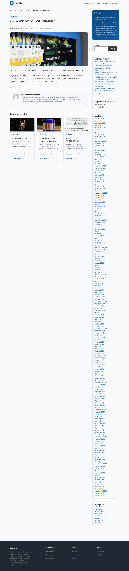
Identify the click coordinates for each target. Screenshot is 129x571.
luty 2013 (97, 482)
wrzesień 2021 (99, 249)
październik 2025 (100, 141)
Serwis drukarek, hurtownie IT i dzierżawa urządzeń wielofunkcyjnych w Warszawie (105, 75)
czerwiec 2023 (99, 202)
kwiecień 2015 (99, 423)
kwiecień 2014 (99, 450)
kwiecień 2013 (99, 477)
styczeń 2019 (99, 322)
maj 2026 (97, 125)
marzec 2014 (99, 453)
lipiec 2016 (98, 389)
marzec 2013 (99, 480)
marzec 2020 (99, 290)
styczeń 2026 (99, 134)
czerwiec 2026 (99, 123)
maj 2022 (97, 231)
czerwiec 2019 (99, 310)
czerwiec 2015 (99, 419)
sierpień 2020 (99, 279)
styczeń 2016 (99, 403)
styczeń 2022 (99, 240)
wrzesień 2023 (99, 195)
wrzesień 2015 (99, 412)
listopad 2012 (99, 489)
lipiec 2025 (98, 148)
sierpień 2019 (99, 306)
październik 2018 (100, 328)
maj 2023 (97, 204)
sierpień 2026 (99, 118)
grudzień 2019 (99, 297)
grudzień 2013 (99, 459)
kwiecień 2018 (99, 342)
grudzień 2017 (99, 351)
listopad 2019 (99, 299)
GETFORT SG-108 (19, 138)
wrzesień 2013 (99, 466)
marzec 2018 (99, 344)
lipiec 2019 (98, 308)
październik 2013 (100, 464)
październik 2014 (100, 437)
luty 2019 (97, 319)
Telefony (97, 523)
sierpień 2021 (99, 252)
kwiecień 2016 (99, 396)
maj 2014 (97, 448)
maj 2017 (97, 367)
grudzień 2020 (99, 270)
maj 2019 (97, 313)
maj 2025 (97, 152)
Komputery (98, 513)
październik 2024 (100, 166)
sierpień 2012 (99, 495)
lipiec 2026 (98, 121)
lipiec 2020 (98, 281)
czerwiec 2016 (99, 392)
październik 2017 (100, 355)
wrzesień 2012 (99, 493)
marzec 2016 (99, 398)
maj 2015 (97, 421)
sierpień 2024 (99, 170)
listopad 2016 (99, 380)
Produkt (14, 16)
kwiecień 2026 (99, 127)
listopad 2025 (99, 139)
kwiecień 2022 (99, 234)
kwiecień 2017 (99, 369)
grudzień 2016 (99, 378)
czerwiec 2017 (99, 364)
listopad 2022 (99, 218)
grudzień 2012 (99, 486)
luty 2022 (97, 238)
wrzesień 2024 (99, 168)
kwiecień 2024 (99, 179)
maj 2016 (97, 394)
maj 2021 (97, 258)
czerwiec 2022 (99, 229)
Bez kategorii (99, 507)
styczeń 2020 (99, 295)
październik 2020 (100, 274)
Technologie (98, 520)
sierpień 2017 (99, 360)
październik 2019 (100, 301)
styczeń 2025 (99, 161)
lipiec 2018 (98, 335)
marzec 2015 (99, 425)
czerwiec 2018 (99, 337)
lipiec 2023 (98, 200)
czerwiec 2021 (99, 256)
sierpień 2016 (99, 387)
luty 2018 (97, 346)
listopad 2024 (99, 164)
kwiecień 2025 (99, 155)
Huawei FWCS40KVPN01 (72, 139)
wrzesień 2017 (99, 358)
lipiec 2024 (98, 173)
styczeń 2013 (99, 484)
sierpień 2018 (99, 333)
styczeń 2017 (99, 376)
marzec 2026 (99, 130)
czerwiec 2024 (99, 175)
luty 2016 (97, 401)
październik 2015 (100, 410)
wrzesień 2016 (99, 385)
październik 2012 (100, 491)
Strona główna (89, 3)
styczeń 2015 (99, 430)
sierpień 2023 (99, 197)
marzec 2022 (99, 236)
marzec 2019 (99, 317)
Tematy (104, 3)
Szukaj (96, 45)
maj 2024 (97, 177)
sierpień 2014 (99, 441)
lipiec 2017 (98, 362)
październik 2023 (100, 193)
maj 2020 (97, 285)
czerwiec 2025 (99, 150)
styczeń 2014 (99, 457)
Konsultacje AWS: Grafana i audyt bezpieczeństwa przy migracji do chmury (104, 90)
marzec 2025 (99, 157)
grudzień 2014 (99, 432)
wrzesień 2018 (99, 331)
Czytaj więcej (16, 158)
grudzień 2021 (99, 243)
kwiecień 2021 (99, 261)
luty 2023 (97, 211)
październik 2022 (100, 220)
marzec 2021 (99, 263)
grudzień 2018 (99, 324)
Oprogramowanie (100, 516)
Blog (98, 3)
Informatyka (98, 511)
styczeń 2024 (99, 186)
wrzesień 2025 (99, 143)
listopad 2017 (99, 353)
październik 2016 (100, 383)
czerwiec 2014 (99, 446)
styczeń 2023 (99, 213)
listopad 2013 (99, 462)
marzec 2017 (99, 371)
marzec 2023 (99, 209)
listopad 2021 (99, 245)
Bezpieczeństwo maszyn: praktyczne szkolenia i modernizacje (103, 68)
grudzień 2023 (99, 188)
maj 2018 (97, 340)
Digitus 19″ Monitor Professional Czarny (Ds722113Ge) (47, 141)
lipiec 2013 (98, 471)
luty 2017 (97, 374)
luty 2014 (97, 455)
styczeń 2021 (99, 267)
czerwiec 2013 (99, 473)
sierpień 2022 (99, 225)
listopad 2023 (99, 191)
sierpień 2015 (99, 414)
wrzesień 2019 (99, 304)
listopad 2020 (99, 272)
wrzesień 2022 (99, 222)
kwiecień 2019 (99, 315)
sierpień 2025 (99, 146)
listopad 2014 (99, 434)
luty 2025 (97, 159)
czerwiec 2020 (99, 283)
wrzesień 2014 (99, 439)
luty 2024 (97, 184)
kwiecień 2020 (99, 288)
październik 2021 (100, 247)
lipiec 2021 (98, 254)
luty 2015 (97, 428)
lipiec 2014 (98, 443)
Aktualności (114, 3)
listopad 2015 (99, 407)
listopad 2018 (99, 326)
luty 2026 (97, 132)
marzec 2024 (99, 182)
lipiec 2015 (98, 416)
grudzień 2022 (99, 216)
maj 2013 (97, 475)
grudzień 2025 (99, 137)
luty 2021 (97, 265)
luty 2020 (97, 292)
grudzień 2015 (99, 405)
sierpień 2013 (99, 468)
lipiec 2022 (98, 227)
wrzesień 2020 (99, 276)
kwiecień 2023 (99, 206)
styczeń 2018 (99, 349)
